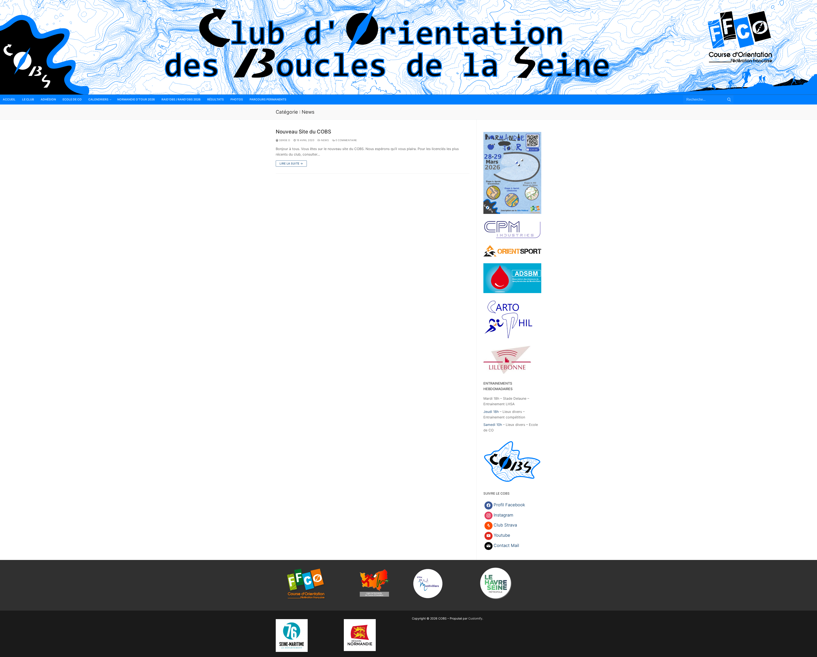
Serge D (284, 140)
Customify (475, 618)
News (324, 140)
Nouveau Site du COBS (303, 132)
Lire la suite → (291, 163)
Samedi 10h (492, 424)
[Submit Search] (729, 99)
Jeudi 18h (491, 411)
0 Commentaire (346, 140)
